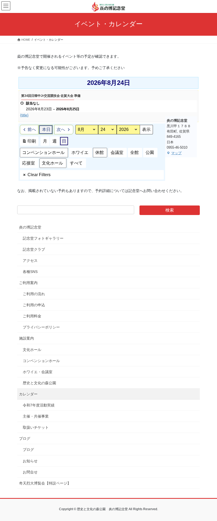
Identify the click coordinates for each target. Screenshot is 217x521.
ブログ (24, 438)
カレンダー (28, 394)
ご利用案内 (28, 283)
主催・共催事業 (36, 416)
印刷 (29, 142)
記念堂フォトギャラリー (43, 238)
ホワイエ (79, 152)
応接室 (28, 163)
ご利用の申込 (34, 305)
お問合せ (30, 472)
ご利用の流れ (34, 294)
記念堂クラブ (34, 249)
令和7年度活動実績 (39, 405)
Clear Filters (39, 174)
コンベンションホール (43, 152)
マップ (174, 153)
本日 (46, 129)
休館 (99, 152)
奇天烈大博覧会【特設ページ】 (45, 483)
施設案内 (26, 338)
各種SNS (30, 271)
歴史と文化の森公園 (39, 383)
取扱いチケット (36, 427)
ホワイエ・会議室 (37, 372)
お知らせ (30, 461)
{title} (24, 115)
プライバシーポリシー (41, 327)
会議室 (117, 152)
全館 (134, 152)
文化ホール (52, 163)
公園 (150, 152)
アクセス (30, 260)
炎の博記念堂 (30, 227)
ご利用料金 (32, 316)
